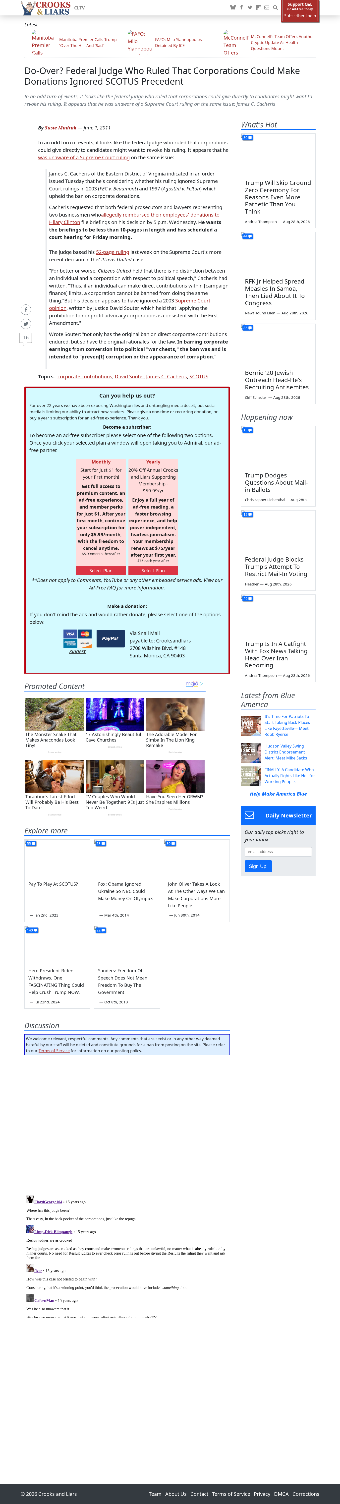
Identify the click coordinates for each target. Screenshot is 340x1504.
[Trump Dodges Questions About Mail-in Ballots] (278, 447)
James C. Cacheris (166, 376)
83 (245, 327)
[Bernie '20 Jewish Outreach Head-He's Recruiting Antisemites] (278, 345)
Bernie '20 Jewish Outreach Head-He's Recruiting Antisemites (277, 379)
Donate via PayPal (111, 639)
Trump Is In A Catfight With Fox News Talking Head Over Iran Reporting (276, 654)
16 (26, 337)
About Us (176, 1494)
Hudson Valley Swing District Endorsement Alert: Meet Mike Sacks (286, 752)
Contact (199, 1494)
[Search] (275, 7)
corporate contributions (84, 376)
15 (245, 514)
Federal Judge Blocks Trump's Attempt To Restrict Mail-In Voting (276, 566)
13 (245, 430)
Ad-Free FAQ (102, 587)
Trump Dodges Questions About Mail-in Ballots (276, 482)
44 (245, 236)
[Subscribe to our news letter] (267, 7)
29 (245, 598)
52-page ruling (112, 252)
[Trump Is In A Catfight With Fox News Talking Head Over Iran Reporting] (278, 615)
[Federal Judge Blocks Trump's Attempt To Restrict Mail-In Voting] (278, 531)
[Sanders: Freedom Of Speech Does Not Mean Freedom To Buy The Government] (127, 944)
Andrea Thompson (261, 221)
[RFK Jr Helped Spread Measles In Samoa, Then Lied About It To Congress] (278, 253)
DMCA (281, 1494)
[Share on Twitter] (25, 324)
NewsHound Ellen (260, 312)
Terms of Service (54, 1050)
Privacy (262, 1494)
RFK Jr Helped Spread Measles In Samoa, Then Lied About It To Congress (275, 292)
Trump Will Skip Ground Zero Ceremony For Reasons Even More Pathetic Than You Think (278, 196)
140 (30, 930)
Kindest (77, 651)
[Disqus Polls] (127, 1123)
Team (155, 1494)
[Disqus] (127, 1255)
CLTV (79, 8)
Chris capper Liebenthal (265, 499)
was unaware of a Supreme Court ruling (84, 157)
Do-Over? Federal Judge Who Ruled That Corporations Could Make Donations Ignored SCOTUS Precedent (162, 75)
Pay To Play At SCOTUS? (53, 884)
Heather (252, 583)
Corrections (305, 1494)
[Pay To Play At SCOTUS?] (57, 858)
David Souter (129, 376)
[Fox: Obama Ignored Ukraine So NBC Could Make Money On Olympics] (127, 858)
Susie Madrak (60, 127)
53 (99, 843)
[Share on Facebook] (25, 309)
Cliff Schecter (256, 397)
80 (168, 843)
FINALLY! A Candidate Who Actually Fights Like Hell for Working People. (290, 775)
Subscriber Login (300, 15)
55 (29, 843)
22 (99, 930)
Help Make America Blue (278, 793)
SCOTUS (198, 376)
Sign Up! (258, 866)
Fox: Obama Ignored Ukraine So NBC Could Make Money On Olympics (125, 891)
